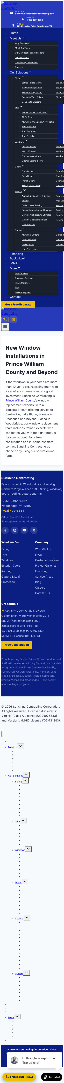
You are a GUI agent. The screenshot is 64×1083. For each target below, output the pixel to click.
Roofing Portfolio (31, 968)
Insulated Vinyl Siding (32, 87)
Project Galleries (45, 565)
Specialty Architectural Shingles (37, 210)
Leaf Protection (29, 249)
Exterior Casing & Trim (32, 161)
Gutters (19, 973)
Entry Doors (27, 171)
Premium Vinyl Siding (32, 92)
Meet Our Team (22, 48)
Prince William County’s (21, 400)
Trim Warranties (29, 131)
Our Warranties (22, 57)
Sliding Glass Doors (31, 185)
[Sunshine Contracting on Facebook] (5, 530)
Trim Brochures (29, 126)
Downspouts (28, 244)
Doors (18, 882)
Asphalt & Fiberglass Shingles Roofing (36, 198)
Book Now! (17, 258)
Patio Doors (27, 176)
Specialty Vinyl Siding (32, 97)
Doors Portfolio (30, 912)
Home (14, 33)
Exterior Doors (10, 565)
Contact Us (42, 593)
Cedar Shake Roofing (32, 205)
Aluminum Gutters (30, 234)
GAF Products (28, 224)
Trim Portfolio (28, 136)
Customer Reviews (24, 278)
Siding (5, 549)
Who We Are (43, 549)
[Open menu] (5, 327)
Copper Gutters (29, 239)
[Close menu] (2, 734)
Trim (4, 554)
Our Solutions (15, 775)
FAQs (13, 263)
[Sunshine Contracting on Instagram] (14, 530)
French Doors (28, 180)
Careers (19, 67)
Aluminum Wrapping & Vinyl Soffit (38, 122)
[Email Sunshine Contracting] (13, 319)
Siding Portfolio (30, 815)
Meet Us (12, 747)
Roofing (6, 571)
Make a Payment (23, 292)
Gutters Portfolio (31, 1000)
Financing (16, 254)
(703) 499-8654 (12, 510)
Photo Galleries (22, 283)
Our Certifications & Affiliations (29, 52)
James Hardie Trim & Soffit (34, 112)
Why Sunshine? (22, 43)
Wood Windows (29, 151)
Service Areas (21, 273)
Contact (15, 297)
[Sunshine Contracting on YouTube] (24, 530)
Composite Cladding (31, 102)
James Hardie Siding (31, 82)
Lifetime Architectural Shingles (36, 215)
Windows (7, 560)
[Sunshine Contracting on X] (34, 530)
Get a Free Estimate (18, 304)
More (11, 1017)
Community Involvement (26, 62)
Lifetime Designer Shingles (34, 219)
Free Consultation (17, 644)
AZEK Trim (27, 117)
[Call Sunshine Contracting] (5, 319)
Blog (17, 287)
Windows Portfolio (32, 876)
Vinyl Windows (29, 146)
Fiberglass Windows (31, 156)
